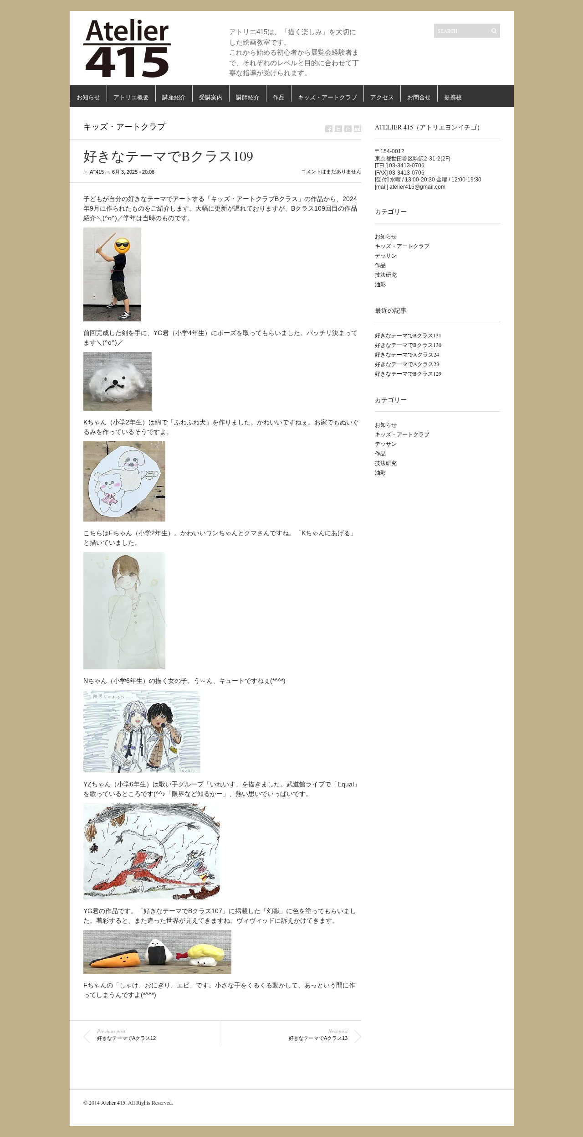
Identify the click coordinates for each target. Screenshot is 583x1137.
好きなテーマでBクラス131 (408, 335)
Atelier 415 (113, 1102)
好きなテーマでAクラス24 (407, 354)
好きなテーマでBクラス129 (408, 373)
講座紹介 (174, 97)
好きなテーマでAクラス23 (407, 363)
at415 (97, 172)
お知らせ (88, 97)
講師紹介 (248, 97)
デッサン (386, 255)
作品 (279, 97)
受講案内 (211, 97)
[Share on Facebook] (328, 128)
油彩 (380, 284)
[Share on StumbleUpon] (357, 128)
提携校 (453, 97)
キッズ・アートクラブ (327, 97)
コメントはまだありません (331, 171)
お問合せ (419, 97)
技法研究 (386, 274)
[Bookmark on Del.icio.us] (348, 128)
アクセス (382, 97)
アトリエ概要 (131, 97)
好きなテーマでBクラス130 (408, 344)
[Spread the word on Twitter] (338, 128)
